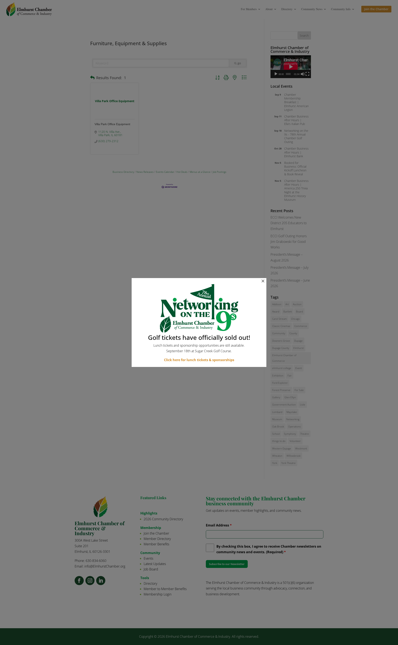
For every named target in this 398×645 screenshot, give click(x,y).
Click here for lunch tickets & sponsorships (199, 360)
